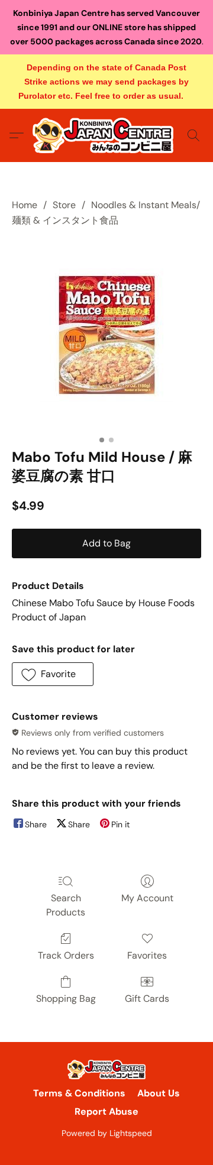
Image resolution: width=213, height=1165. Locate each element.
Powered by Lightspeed (107, 1133)
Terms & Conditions (79, 1093)
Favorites (147, 955)
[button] (106, 135)
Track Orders (66, 955)
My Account (147, 898)
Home (24, 205)
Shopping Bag (66, 998)
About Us (158, 1093)
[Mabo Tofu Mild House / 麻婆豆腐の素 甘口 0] (106, 335)
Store (64, 205)
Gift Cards (147, 998)
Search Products (65, 905)
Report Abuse (106, 1111)
